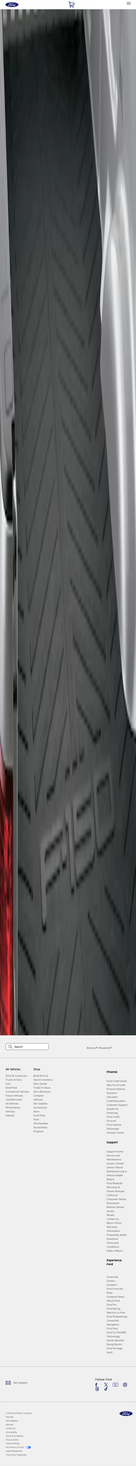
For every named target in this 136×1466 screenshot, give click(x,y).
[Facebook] (97, 1385)
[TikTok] (106, 1389)
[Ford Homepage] (126, 1413)
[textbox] (27, 1046)
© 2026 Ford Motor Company (19, 1413)
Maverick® (105, 1048)
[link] (9, 1417)
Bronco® (92, 1048)
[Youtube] (115, 1385)
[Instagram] (125, 1385)
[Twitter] (106, 1385)
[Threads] (97, 1389)
